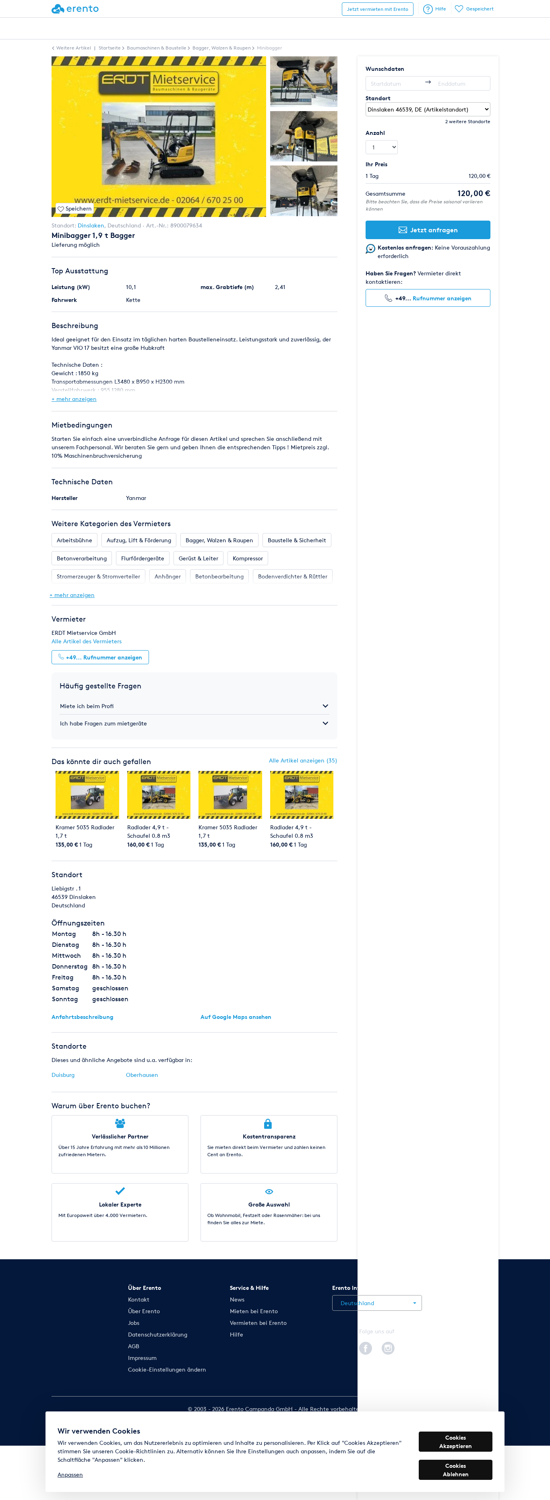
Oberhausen (142, 1074)
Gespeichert (480, 9)
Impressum (142, 1357)
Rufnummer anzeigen (442, 298)
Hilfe (440, 9)
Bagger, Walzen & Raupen (219, 540)
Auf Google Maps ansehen (236, 1016)
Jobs (133, 1322)
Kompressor (248, 558)
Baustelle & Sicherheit (297, 540)
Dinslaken (91, 225)
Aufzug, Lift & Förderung (139, 540)
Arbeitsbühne (74, 540)
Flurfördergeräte (142, 558)
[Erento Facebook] (365, 1347)
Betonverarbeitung (82, 558)
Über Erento (144, 1311)
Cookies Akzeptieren (455, 1441)
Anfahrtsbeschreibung (83, 1016)
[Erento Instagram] (388, 1347)
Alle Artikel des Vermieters (87, 641)
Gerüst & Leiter (198, 558)
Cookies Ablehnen (456, 1469)
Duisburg (63, 1074)
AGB (133, 1346)
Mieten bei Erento (254, 1311)
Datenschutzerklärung (157, 1334)
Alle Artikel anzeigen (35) (303, 760)
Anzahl (375, 132)
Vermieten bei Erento (258, 1322)
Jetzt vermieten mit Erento (377, 9)
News (237, 1299)
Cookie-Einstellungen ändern (167, 1369)
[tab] (194, 706)
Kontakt (138, 1299)
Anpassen (70, 1474)
